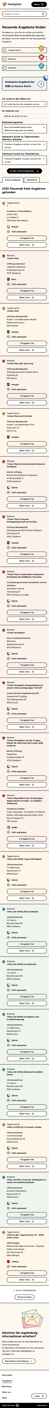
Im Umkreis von (10, 110)
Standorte (32, 180)
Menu (37, 4)
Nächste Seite (24, 1297)
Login (37, 1396)
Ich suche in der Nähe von (16, 98)
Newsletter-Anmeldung (16, 1361)
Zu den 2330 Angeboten (22, 171)
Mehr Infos (24, 245)
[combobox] (24, 104)
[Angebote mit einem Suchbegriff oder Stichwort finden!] (43, 13)
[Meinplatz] (11, 4)
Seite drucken (8, 1405)
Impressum (42, 1405)
